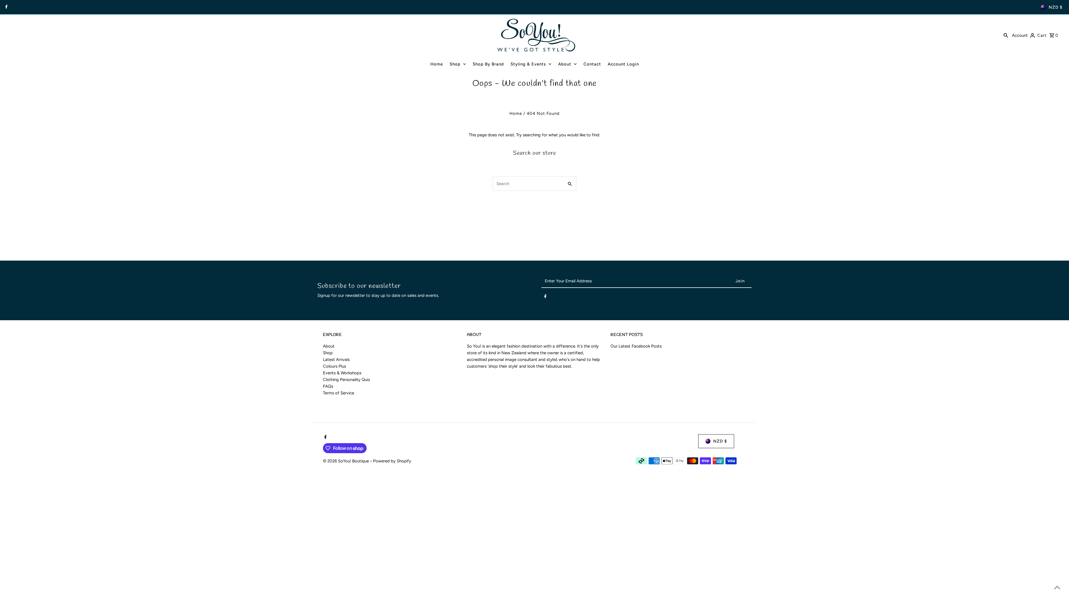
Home (515, 113)
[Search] (1005, 35)
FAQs (328, 386)
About (329, 346)
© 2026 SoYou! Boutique (346, 460)
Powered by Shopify (392, 460)
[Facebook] (6, 7)
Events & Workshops (342, 372)
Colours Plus (334, 366)
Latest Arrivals (336, 359)
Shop (328, 352)
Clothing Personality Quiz (346, 379)
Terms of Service (338, 392)
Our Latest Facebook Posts (636, 346)
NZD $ (1055, 7)
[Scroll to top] (1057, 587)
